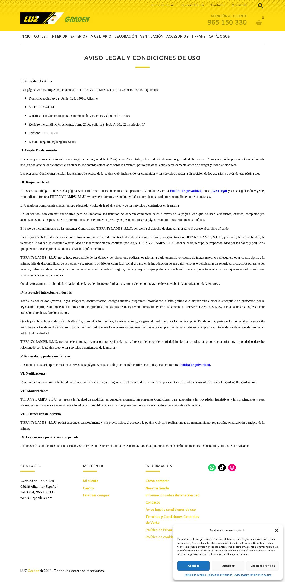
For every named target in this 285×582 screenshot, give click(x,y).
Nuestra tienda (192, 5)
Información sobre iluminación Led (172, 495)
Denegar (228, 565)
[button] (277, 530)
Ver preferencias (262, 565)
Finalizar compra (96, 495)
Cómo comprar (162, 5)
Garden (29, 571)
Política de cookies (195, 575)
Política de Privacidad (220, 575)
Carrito (88, 488)
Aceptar (193, 565)
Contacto (218, 5)
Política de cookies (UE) (164, 537)
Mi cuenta (239, 5)
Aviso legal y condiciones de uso (252, 575)
